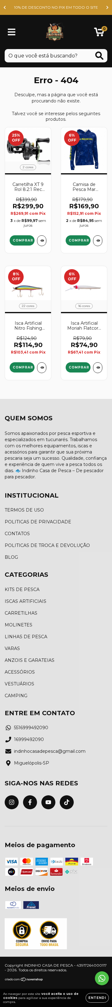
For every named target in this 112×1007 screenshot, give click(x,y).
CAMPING (16, 695)
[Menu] (12, 32)
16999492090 (29, 739)
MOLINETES (18, 625)
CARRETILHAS (21, 613)
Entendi (97, 998)
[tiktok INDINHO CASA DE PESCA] (67, 802)
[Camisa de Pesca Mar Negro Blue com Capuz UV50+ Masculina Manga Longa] (97, 240)
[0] (99, 33)
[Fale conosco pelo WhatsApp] (102, 978)
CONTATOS (17, 533)
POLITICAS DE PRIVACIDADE (38, 522)
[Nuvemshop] (24, 980)
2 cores (28, 167)
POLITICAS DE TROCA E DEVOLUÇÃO (47, 545)
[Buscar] (99, 55)
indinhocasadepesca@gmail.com (50, 751)
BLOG (11, 557)
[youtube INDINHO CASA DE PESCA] (48, 802)
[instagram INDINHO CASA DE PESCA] (12, 802)
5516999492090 (31, 727)
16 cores (84, 306)
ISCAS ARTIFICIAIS (25, 601)
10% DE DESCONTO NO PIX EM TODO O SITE (56, 7)
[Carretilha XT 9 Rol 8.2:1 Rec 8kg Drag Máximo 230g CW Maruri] (41, 240)
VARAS (12, 648)
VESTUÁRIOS (19, 684)
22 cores (28, 306)
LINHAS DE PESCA (26, 636)
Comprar (23, 240)
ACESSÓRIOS (20, 672)
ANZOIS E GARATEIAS (29, 660)
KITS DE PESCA (22, 589)
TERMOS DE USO (24, 510)
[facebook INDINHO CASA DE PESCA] (30, 802)
